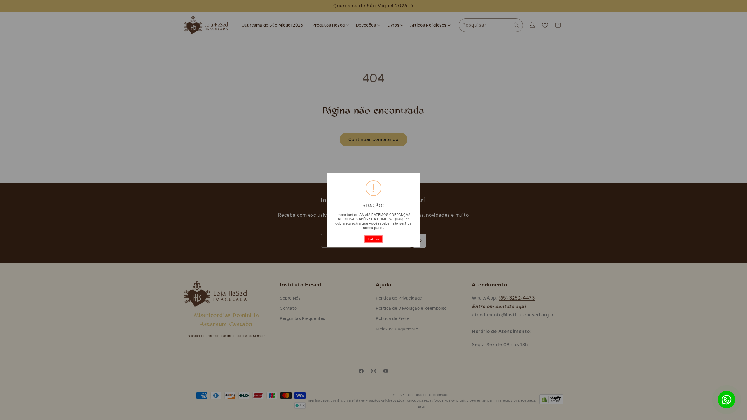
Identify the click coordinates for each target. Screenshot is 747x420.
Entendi (373, 239)
